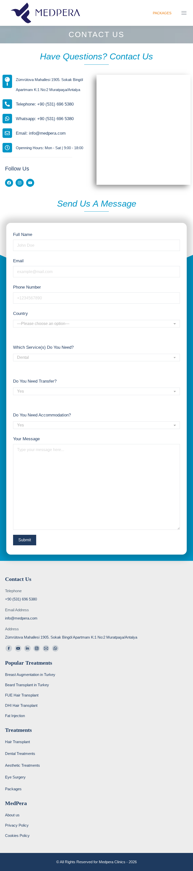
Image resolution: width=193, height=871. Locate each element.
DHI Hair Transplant (21, 705)
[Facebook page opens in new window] (9, 648)
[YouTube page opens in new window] (18, 648)
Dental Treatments (20, 753)
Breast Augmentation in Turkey (30, 674)
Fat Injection (15, 716)
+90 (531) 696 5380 (21, 599)
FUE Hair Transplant (21, 695)
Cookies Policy (17, 835)
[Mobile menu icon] (184, 13)
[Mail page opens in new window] (46, 648)
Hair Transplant (17, 742)
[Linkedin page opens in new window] (27, 648)
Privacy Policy (17, 825)
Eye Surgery (15, 777)
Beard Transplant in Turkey (27, 685)
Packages (13, 789)
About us (12, 815)
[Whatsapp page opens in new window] (55, 648)
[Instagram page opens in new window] (36, 648)
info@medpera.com (21, 618)
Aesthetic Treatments (22, 765)
